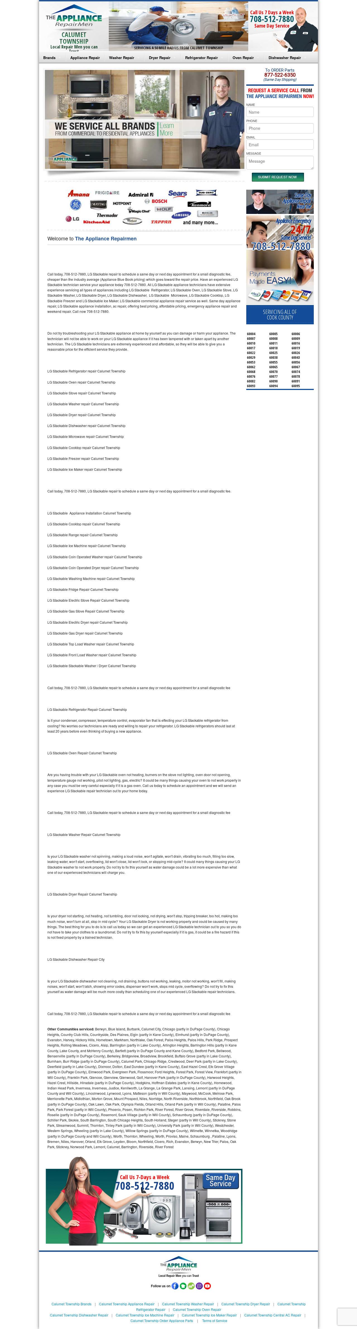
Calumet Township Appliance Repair (127, 1303)
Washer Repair (121, 57)
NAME (250, 104)
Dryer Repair (159, 57)
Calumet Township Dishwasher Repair (79, 1315)
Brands (49, 57)
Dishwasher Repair (285, 57)
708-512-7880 (272, 19)
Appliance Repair (85, 57)
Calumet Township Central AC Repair (272, 1315)
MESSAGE (253, 153)
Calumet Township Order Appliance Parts (162, 1320)
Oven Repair (243, 57)
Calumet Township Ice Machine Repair (145, 1315)
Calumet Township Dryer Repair (245, 1303)
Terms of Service (214, 1320)
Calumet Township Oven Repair (197, 1309)
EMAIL (250, 137)
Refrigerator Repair (201, 57)
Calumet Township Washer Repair (188, 1303)
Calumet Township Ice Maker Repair (209, 1315)
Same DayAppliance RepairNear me (297, 200)
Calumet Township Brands (71, 1303)
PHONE (251, 120)
